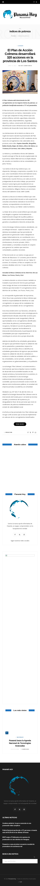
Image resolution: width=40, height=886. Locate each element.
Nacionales (20, 737)
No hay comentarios (25, 65)
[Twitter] (30, 432)
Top (20, 882)
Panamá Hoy (12, 879)
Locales (20, 45)
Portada (13, 36)
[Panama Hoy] (20, 14)
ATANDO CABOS (20, 480)
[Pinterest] (32, 432)
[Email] (35, 432)
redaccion (9, 432)
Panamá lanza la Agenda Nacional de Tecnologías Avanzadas (20, 743)
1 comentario (25, 749)
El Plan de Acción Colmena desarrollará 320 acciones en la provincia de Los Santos (20, 55)
